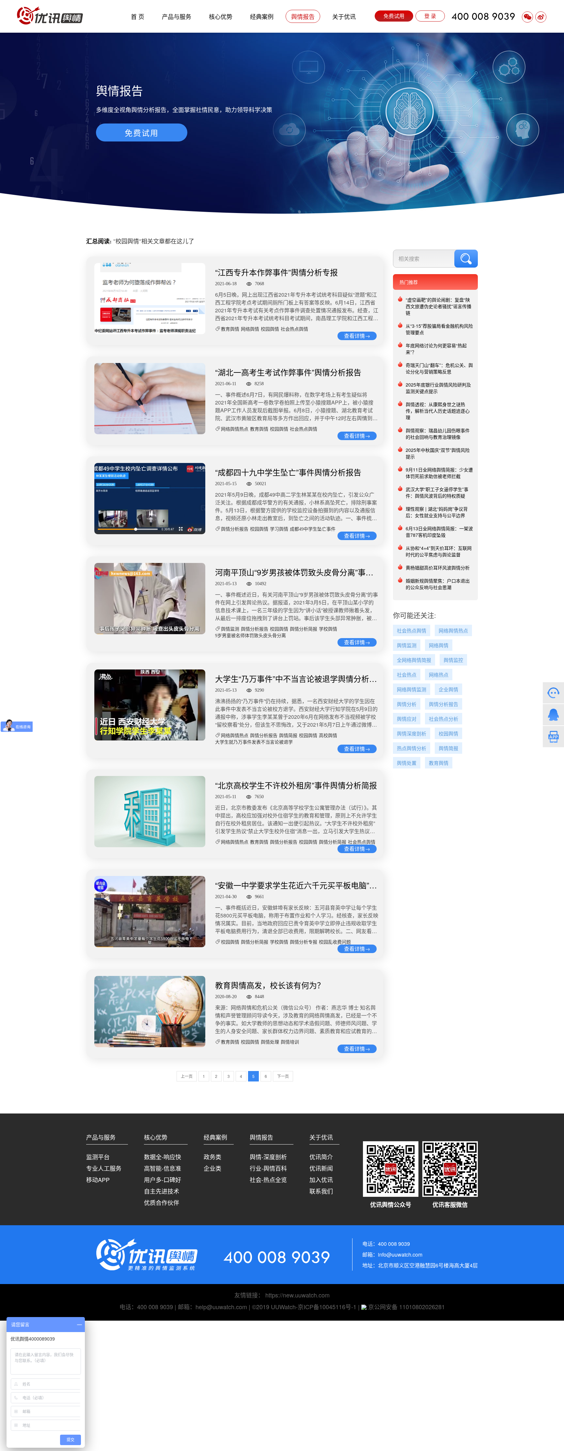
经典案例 (262, 16)
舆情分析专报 (303, 942)
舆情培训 (290, 1042)
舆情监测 (230, 629)
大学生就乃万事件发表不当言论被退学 (254, 742)
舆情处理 (270, 1042)
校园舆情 (270, 329)
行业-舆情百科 (268, 1168)
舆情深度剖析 (411, 733)
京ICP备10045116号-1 (327, 1306)
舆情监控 (453, 660)
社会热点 (406, 675)
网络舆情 (250, 329)
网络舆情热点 (234, 429)
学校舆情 (328, 629)
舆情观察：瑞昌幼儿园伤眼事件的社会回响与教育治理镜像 (438, 433)
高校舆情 (328, 735)
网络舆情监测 (411, 689)
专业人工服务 (103, 1168)
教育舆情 (230, 329)
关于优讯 (344, 16)
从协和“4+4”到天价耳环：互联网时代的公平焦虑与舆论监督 (439, 551)
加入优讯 (321, 1179)
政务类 (212, 1156)
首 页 (137, 16)
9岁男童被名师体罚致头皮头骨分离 (250, 635)
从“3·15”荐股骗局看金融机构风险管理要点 (439, 329)
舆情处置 (406, 763)
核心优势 (220, 16)
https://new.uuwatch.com (297, 1295)
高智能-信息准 (162, 1168)
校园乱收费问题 (335, 942)
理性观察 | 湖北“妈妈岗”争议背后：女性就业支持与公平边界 (437, 512)
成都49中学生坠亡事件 (313, 529)
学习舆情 (279, 529)
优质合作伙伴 (161, 1202)
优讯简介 (321, 1156)
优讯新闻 (321, 1168)
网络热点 (438, 675)
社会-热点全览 (268, 1179)
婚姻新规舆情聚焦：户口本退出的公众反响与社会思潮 (438, 583)
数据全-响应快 (162, 1156)
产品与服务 (176, 16)
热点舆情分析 (411, 748)
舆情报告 (303, 16)
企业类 (212, 1168)
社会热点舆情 (294, 329)
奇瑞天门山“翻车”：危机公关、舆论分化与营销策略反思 (439, 368)
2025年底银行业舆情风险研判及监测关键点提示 (438, 387)
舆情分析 (406, 704)
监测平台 (98, 1156)
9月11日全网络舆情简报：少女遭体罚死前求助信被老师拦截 (439, 472)
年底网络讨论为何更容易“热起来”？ (436, 348)
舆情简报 (288, 735)
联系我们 (321, 1191)
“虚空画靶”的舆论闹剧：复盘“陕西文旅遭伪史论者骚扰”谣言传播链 (438, 306)
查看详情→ (357, 335)
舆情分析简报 (303, 629)
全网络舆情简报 (414, 660)
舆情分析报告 (234, 529)
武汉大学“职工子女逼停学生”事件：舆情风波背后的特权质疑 (437, 492)
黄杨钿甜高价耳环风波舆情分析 (438, 567)
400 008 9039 (483, 16)
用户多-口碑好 (162, 1179)
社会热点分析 (443, 719)
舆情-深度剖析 (268, 1156)
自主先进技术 (161, 1191)
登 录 (430, 16)
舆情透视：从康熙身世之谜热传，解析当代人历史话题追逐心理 (438, 410)
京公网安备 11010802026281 (406, 1306)
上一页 (187, 1076)
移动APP (98, 1179)
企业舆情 (448, 689)
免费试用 (394, 16)
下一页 (283, 1076)
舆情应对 (406, 719)
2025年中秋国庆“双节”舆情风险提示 (438, 453)
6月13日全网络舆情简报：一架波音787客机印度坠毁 (439, 531)
